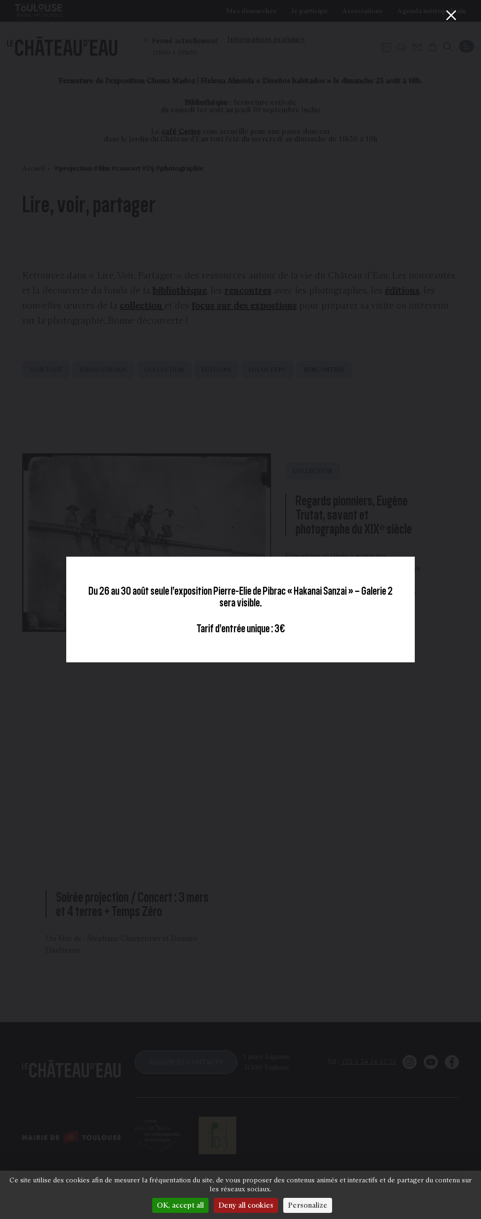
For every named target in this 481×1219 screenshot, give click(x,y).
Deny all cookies (245, 1205)
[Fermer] (451, 15)
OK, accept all (180, 1205)
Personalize (307, 1205)
